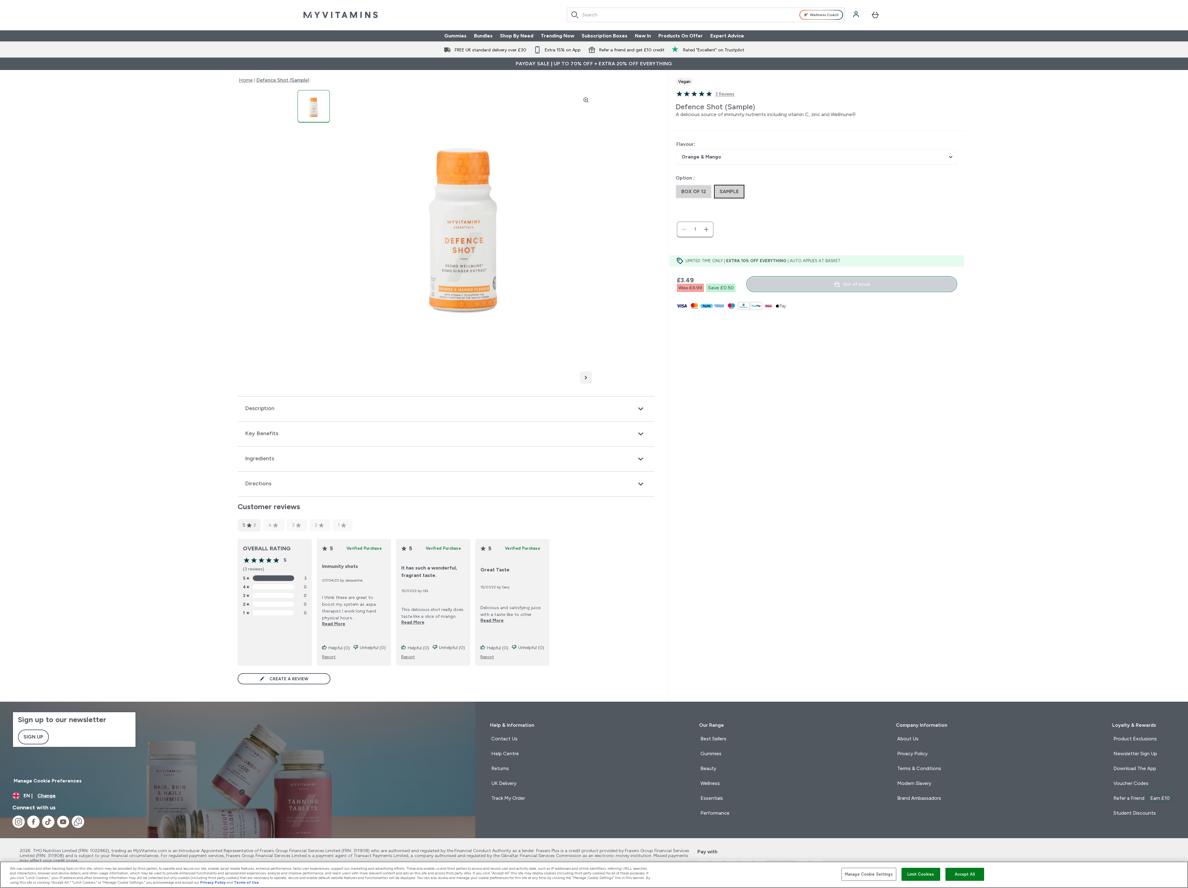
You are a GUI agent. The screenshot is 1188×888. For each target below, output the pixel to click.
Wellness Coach (824, 15)
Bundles (483, 35)
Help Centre (505, 753)
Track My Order (508, 798)
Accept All (965, 874)
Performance (715, 813)
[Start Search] (574, 14)
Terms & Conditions (919, 768)
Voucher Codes (1130, 783)
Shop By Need (516, 35)
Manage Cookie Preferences (48, 780)
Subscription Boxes (604, 35)
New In (643, 35)
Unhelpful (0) (373, 647)
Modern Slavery (914, 783)
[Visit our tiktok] (48, 822)
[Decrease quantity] (684, 229)
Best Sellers (713, 738)
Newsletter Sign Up (1135, 753)
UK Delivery (503, 783)
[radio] (694, 191)
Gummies (455, 35)
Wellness (710, 783)
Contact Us (504, 738)
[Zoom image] (586, 100)
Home (246, 80)
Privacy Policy (912, 753)
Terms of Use (246, 882)
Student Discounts (1134, 813)
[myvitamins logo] (340, 15)
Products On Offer (680, 35)
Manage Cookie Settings (869, 874)
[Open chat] (78, 822)
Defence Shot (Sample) (282, 80)
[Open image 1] (314, 106)
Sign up (33, 736)
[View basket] (875, 15)
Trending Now (557, 35)
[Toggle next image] (586, 377)
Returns (500, 768)
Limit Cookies (920, 874)
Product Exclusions (1135, 738)
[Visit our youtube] (63, 822)
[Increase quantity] (706, 229)
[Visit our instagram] (18, 822)
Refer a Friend (1141, 798)
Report (329, 656)
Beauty (708, 768)
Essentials (711, 798)
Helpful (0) (339, 647)
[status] (695, 229)
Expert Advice (727, 35)
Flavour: (685, 144)
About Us (908, 738)
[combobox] (706, 14)
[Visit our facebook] (33, 822)
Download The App (1134, 768)
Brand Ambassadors (919, 798)
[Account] (856, 15)
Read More (333, 623)
